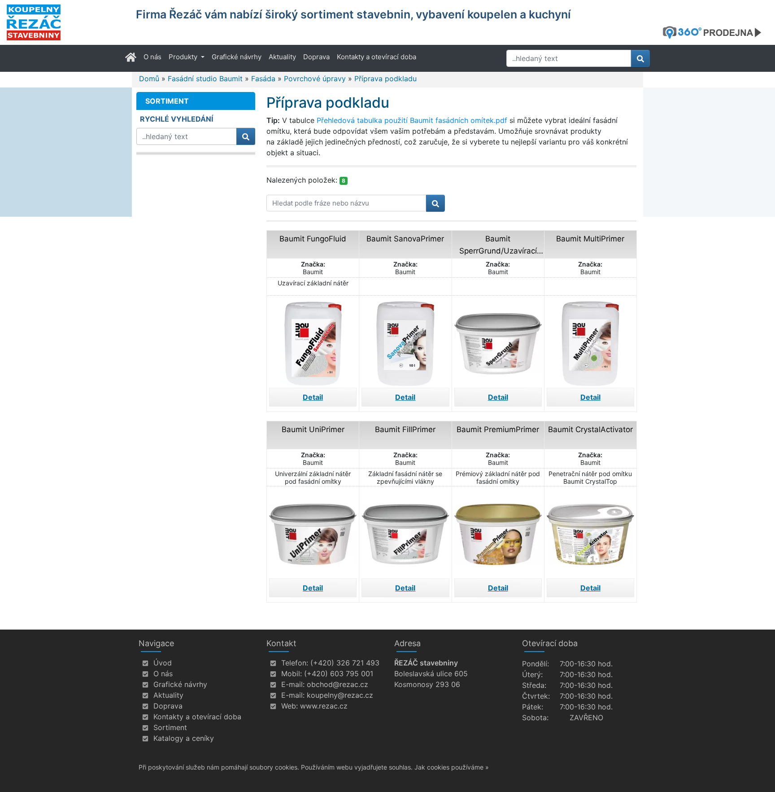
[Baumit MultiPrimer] (590, 340)
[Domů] (66, 22)
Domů (149, 78)
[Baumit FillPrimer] (405, 531)
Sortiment (170, 727)
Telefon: (294, 662)
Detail (313, 397)
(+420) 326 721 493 (344, 662)
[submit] (640, 58)
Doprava (316, 57)
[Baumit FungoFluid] (313, 340)
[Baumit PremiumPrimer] (498, 531)
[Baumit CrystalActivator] (590, 531)
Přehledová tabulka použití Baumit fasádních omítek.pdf (412, 120)
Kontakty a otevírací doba (376, 57)
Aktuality (282, 57)
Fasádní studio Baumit (205, 78)
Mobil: (291, 673)
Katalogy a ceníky (183, 738)
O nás (152, 57)
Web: (289, 705)
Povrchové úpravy (315, 78)
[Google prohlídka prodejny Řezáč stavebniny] (715, 32)
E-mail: (293, 684)
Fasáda (263, 78)
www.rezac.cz (324, 705)
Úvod (162, 662)
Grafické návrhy (236, 57)
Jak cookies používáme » (451, 767)
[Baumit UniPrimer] (313, 531)
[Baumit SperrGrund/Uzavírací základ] (498, 340)
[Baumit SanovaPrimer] (405, 340)
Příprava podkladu (385, 78)
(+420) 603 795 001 (338, 673)
